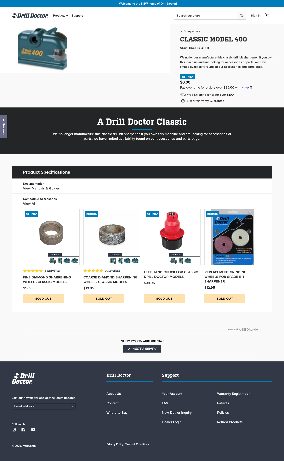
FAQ (165, 403)
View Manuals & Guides (41, 188)
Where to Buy (117, 412)
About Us (113, 394)
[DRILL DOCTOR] (30, 15)
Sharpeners (192, 31)
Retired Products (230, 422)
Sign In (255, 16)
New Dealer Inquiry (177, 412)
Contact (112, 403)
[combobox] (205, 16)
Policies (223, 412)
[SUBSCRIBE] (67, 406)
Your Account (172, 394)
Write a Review (146, 350)
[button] (41, 270)
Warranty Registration (233, 394)
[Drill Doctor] (47, 378)
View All (29, 203)
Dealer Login (171, 422)
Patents (223, 403)
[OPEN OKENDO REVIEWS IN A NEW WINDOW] (243, 329)
